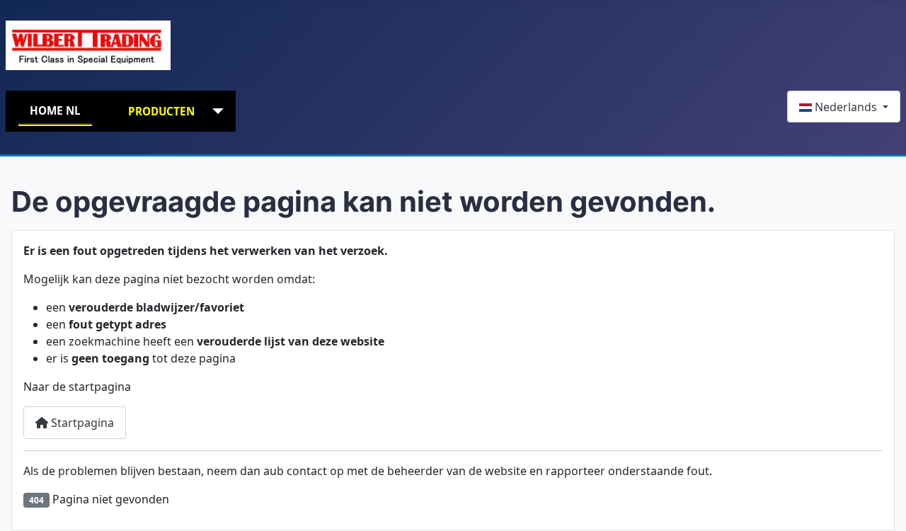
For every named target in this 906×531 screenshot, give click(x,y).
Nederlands (846, 107)
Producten (161, 111)
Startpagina (81, 422)
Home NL (55, 110)
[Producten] (215, 111)
